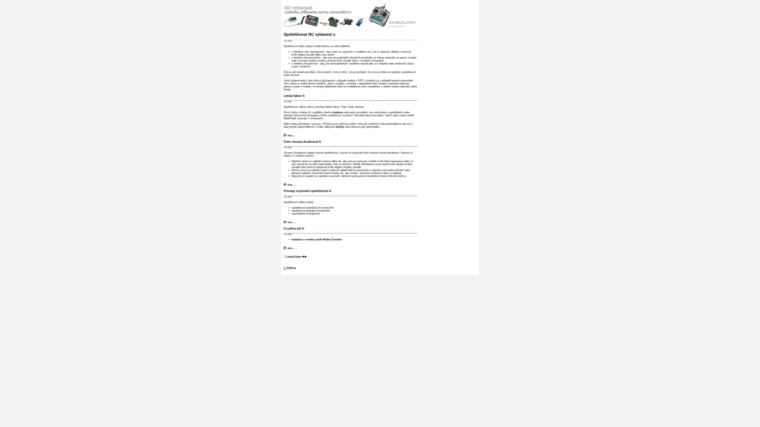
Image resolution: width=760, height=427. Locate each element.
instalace (337, 112)
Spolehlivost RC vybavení (308, 34)
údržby (339, 126)
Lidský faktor (294, 256)
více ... (291, 135)
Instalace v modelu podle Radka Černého (317, 239)
